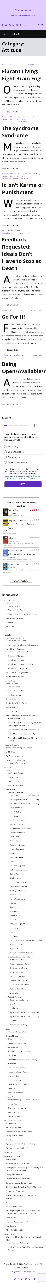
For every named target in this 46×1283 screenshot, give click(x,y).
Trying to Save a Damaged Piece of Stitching (27, 940)
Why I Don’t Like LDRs (14, 1230)
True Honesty (11, 1226)
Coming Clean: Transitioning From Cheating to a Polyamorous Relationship (24, 1169)
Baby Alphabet (15, 812)
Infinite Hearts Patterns (18, 972)
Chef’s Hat (14, 841)
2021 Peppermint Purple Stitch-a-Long (24, 799)
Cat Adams (13, 513)
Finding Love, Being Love (15, 1191)
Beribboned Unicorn (17, 820)
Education (37, 117)
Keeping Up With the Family (16, 703)
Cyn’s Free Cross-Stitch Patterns (20, 957)
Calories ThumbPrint (17, 833)
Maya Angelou (13, 1076)
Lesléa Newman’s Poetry (17, 1068)
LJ (23, 231)
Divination (9, 1140)
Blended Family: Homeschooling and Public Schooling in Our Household (24, 724)
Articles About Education (17, 718)
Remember (12, 1088)
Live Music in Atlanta (15, 773)
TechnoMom (23, 10)
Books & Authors (15, 1047)
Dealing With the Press (14, 1136)
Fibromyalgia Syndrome (15, 638)
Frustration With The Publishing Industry (21, 1144)
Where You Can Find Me (17, 610)
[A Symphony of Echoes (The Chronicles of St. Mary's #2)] (5, 569)
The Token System (14, 695)
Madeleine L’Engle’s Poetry (18, 1072)
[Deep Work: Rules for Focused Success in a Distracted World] (5, 525)
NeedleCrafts (11, 789)
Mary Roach (13, 557)
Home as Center (10, 681)
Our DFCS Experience (16, 691)
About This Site (9, 600)
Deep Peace (14, 1004)
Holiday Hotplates (16, 878)
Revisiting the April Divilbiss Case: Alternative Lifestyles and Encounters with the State (22, 1212)
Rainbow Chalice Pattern (19, 980)
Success (13, 920)
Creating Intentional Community (18, 1179)
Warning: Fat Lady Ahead (15, 760)
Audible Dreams (13, 1104)
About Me (9, 603)
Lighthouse (14, 1008)
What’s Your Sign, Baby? (19, 1025)
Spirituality (6, 179)
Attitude (5, 65)
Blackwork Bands (16, 824)
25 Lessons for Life (15, 1039)
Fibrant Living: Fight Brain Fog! (22, 75)
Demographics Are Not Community (19, 1183)
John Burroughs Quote (18, 882)
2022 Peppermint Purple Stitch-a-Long (24, 804)
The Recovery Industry (14, 756)
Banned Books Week (14, 1127)
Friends (18, 231)
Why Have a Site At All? (15, 618)
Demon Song (14, 510)
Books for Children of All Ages (19, 1051)
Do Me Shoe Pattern (17, 960)
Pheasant (13, 907)
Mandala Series (15, 895)
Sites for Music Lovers (16, 785)
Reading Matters (12, 1036)
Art (3, 231)
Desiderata (12, 1055)
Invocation (12, 1064)
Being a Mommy (12, 684)
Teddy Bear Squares (17, 924)
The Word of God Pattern (19, 985)
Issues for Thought (11, 745)
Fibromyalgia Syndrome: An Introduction (23, 645)
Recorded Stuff (13, 781)
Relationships (19, 355)
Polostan (12, 538)
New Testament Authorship (18, 1243)
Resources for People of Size (19, 763)
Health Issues (9, 635)
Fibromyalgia (20, 119)
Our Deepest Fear (14, 1080)
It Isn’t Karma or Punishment (23, 188)
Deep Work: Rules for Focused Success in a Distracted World (22, 524)
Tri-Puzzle (13, 1021)
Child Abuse (10, 752)
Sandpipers (14, 911)
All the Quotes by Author (17, 1032)
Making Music (13, 777)
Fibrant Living (7, 119)
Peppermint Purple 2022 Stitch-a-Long (24, 1016)
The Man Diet (11, 1218)
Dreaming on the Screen (17, 1108)
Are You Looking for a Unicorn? (18, 1163)
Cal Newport (7, 531)
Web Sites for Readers (16, 1093)
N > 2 (8, 1202)
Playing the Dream (14, 1116)
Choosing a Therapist (16, 656)
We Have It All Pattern (18, 989)
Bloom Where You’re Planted (20, 828)
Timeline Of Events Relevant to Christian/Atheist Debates (25, 1248)
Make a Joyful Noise (17, 891)
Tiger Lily (13, 932)
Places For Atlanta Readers (18, 1084)
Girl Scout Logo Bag (17, 866)
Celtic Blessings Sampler (19, 1000)
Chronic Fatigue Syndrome (20, 117)
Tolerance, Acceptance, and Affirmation (20, 1222)
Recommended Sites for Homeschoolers (23, 730)
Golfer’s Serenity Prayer (18, 870)
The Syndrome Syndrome (20, 132)
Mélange (13, 903)
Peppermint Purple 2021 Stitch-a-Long (24, 1012)
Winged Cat (14, 949)
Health (12, 65)
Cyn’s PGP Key (9, 627)
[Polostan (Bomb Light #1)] (5, 543)
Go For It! (13, 316)
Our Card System (12, 711)
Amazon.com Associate (17, 1043)
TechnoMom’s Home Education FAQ (21, 734)
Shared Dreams (11, 1097)
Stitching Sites (13, 993)
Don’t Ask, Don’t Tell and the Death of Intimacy (23, 1187)
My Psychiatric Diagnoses (18, 668)
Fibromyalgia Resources (17, 641)
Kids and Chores (14, 687)
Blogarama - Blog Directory (23, 1272)
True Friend (14, 936)
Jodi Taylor (12, 567)
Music (8, 770)
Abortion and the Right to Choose (19, 748)
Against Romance (12, 1159)
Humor (4, 122)
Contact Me (8, 622)
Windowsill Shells (16, 944)
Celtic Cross (14, 837)
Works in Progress (15, 997)
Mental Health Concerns (15, 649)
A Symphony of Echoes (18, 564)
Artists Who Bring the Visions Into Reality (23, 1100)
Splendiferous (15, 915)
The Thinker (14, 928)
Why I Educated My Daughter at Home (20, 715)
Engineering (14, 853)
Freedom (13, 861)
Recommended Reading (15, 1206)
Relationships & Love (12, 1156)
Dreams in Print (13, 1112)
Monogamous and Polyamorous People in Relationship (22, 1196)
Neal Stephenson (14, 541)
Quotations (6, 233)
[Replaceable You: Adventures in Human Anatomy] (5, 556)
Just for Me (8, 767)
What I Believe (9, 1234)
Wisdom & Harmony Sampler (21, 953)
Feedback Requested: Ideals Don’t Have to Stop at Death (21, 254)
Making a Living (14, 606)
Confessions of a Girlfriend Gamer (19, 1131)
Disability (36, 174)
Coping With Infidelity (14, 1175)
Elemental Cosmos (17, 849)
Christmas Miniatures (18, 845)
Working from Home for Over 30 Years (22, 614)
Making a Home (12, 707)
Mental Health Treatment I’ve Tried (20, 664)
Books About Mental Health (18, 652)
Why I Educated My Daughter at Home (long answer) (25, 739)
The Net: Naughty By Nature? (17, 1148)
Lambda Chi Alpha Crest (19, 886)
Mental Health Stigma (16, 660)
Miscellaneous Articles (12, 1120)
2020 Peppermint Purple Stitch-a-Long (24, 795)
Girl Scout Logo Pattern (18, 968)
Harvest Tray (14, 874)
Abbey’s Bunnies (16, 808)
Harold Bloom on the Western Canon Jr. (23, 1059)
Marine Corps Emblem (18, 899)
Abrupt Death (11, 1123)
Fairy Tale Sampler (17, 857)
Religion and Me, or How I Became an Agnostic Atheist (24, 1238)
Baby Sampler (15, 816)
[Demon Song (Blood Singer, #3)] (5, 515)
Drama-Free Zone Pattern (19, 964)
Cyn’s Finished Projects (16, 792)
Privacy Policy (9, 1152)
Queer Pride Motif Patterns (19, 976)
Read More (12, 112)
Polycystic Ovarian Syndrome (17, 673)
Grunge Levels (11, 699)
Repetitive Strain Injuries (15, 677)
